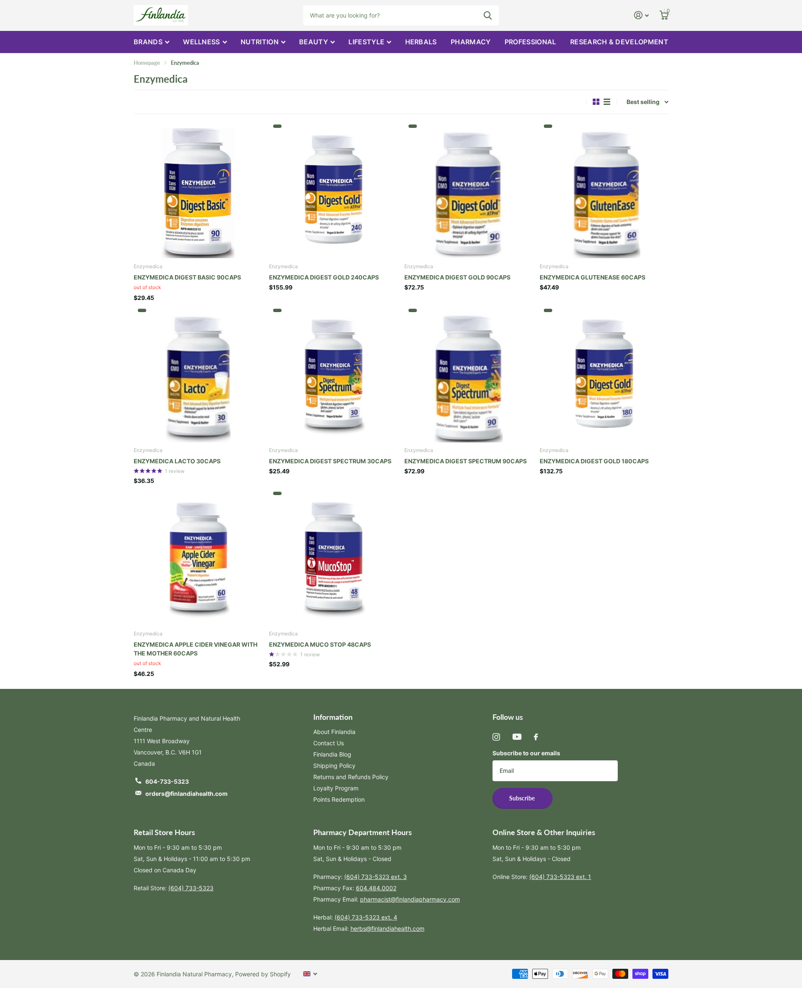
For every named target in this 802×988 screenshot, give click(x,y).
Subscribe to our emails (526, 753)
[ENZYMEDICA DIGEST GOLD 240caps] (333, 191)
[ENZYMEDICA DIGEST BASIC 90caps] (198, 191)
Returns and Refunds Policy (350, 776)
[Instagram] (496, 737)
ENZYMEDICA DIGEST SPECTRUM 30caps (330, 461)
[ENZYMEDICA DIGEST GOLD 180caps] (604, 375)
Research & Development (619, 42)
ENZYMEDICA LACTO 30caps (177, 461)
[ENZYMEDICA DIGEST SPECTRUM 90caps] (468, 375)
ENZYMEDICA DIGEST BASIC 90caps (187, 277)
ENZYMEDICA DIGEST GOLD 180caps (594, 461)
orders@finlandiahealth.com (186, 793)
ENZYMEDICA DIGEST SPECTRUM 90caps (465, 461)
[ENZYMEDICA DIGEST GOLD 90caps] (468, 191)
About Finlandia (334, 731)
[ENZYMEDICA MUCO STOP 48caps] (333, 558)
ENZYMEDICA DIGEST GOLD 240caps (324, 277)
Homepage (147, 62)
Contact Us (328, 743)
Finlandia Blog (332, 754)
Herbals (421, 42)
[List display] (607, 102)
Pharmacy (471, 42)
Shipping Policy (334, 765)
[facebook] (536, 737)
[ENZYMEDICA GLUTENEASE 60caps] (604, 191)
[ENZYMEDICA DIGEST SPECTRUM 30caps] (333, 375)
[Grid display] (596, 102)
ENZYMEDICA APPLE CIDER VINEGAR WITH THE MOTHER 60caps (195, 649)
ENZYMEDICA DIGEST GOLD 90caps (457, 277)
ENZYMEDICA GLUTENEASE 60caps (592, 277)
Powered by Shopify (263, 974)
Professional (530, 42)
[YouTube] (517, 737)
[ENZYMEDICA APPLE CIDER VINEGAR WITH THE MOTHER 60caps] (198, 558)
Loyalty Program (335, 788)
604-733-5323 (167, 781)
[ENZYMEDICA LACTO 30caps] (198, 375)
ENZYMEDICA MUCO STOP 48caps (320, 644)
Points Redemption (339, 799)
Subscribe (522, 798)
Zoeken (487, 15)
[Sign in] (641, 15)
